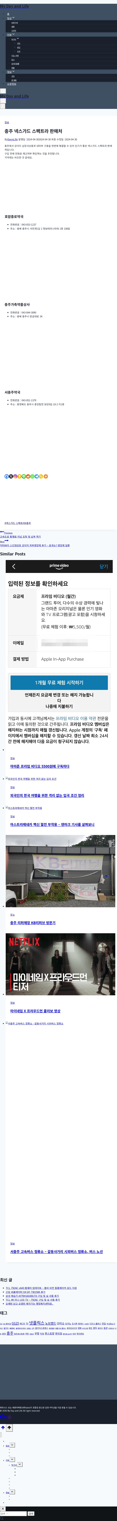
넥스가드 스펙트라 (15, 523)
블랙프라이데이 (21, 1328)
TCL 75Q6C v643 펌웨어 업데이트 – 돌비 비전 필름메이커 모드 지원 (41, 1288)
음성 (106, 1327)
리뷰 (7, 1460)
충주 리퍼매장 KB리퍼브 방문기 (33, 922)
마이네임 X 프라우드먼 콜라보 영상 (35, 1010)
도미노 (68, 1323)
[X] (11, 476)
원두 (95, 1327)
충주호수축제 (19, 1333)
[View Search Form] (3, 91)
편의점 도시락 (67, 1334)
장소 (13, 59)
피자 (18, 51)
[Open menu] (2, 106)
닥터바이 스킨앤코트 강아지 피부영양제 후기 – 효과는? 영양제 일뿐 (35, 543)
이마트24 (111, 1328)
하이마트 (80, 1333)
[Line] (24, 476)
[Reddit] (28, 476)
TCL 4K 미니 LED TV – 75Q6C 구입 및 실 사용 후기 (33, 1299)
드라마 (13, 30)
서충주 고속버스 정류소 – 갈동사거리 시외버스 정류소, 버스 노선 (56, 1251)
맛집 (104, 1323)
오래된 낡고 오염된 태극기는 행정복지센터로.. (29, 1303)
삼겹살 (29, 1328)
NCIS (22, 1323)
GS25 (15, 1323)
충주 (28, 523)
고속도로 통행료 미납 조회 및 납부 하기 (20, 534)
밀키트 (6, 1328)
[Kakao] (19, 476)
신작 (33, 1328)
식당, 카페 (15, 55)
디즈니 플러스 (95, 1323)
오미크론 (85, 1328)
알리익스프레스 (41, 1328)
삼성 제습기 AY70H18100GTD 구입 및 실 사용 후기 (32, 1296)
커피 (18, 43)
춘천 (4, 1333)
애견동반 (52, 1328)
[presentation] (61, 656)
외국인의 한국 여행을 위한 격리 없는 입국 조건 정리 (47, 795)
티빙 (42, 1333)
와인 (18, 47)
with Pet (14, 22)
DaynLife (12, 139)
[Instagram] (15, 476)
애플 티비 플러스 (60, 1328)
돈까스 (81, 1323)
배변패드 (12, 1328)
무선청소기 (111, 1323)
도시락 (74, 1323)
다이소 (60, 1323)
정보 (7, 122)
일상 (7, 1445)
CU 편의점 (7, 1323)
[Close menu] (1, 1434)
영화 (13, 26)
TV (27, 1323)
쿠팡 (37, 1333)
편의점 (58, 1333)
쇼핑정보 (11, 84)
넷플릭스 (37, 1323)
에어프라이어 (72, 1328)
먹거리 (14, 1465)
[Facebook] (7, 476)
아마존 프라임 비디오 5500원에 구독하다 (39, 766)
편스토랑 (50, 1333)
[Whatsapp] (32, 476)
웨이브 (100, 1328)
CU (1, 1323)
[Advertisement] (58, 187)
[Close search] (3, 1508)
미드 (1, 1328)
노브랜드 (50, 1323)
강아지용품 (15, 63)
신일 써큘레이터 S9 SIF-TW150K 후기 (25, 1292)
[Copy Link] (41, 476)
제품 (13, 68)
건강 (13, 76)
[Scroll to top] (3, 1428)
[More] (46, 476)
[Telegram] (37, 476)
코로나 (32, 1334)
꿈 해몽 (14, 80)
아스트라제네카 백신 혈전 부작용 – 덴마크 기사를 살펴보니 (52, 824)
